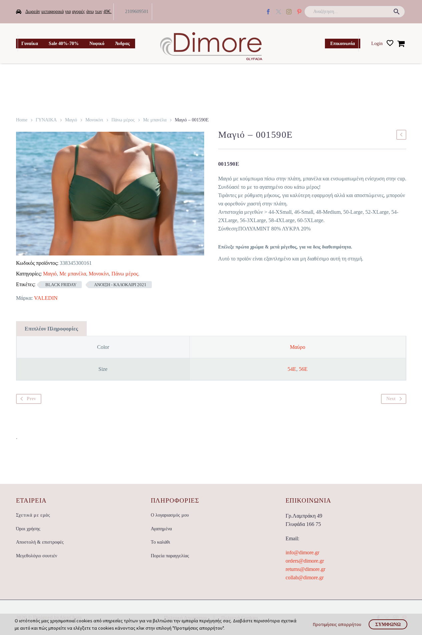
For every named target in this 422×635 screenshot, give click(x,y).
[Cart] (401, 43)
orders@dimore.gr (305, 561)
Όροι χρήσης (28, 528)
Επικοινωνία (342, 43)
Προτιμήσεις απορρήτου (337, 624)
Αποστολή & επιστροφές (40, 542)
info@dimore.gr (302, 552)
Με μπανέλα (154, 119)
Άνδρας (122, 43)
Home (21, 119)
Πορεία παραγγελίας (170, 555)
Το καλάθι (160, 542)
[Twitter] (278, 11)
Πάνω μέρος (123, 119)
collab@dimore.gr (305, 577)
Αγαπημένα (161, 528)
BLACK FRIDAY (60, 284)
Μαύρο (297, 347)
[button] (397, 11)
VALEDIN (46, 298)
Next (391, 398)
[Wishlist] (390, 43)
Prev (31, 398)
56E (303, 369)
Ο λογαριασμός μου (170, 515)
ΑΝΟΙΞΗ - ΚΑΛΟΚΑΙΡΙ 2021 (120, 284)
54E (292, 369)
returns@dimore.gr (305, 569)
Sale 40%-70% (64, 43)
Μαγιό (71, 119)
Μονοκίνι (94, 119)
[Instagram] (289, 11)
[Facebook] (268, 11)
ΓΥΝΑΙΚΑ (46, 119)
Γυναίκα (29, 43)
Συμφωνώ (388, 624)
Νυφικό (96, 43)
